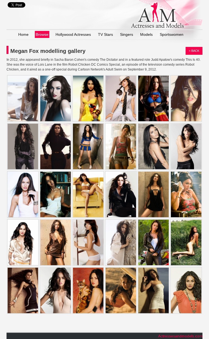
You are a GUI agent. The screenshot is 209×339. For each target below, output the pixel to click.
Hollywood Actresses (73, 34)
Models (146, 34)
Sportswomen (171, 34)
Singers (126, 34)
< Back (194, 50)
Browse (42, 34)
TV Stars (105, 34)
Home (23, 34)
